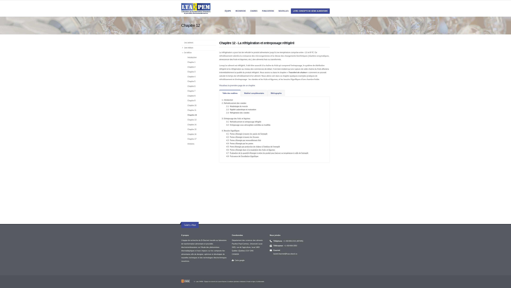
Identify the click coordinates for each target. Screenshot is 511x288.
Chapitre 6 (191, 86)
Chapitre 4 (191, 77)
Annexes (190, 144)
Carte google (239, 260)
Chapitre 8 (191, 96)
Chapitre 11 (191, 110)
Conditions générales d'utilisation (237, 281)
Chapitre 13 (191, 120)
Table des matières (229, 93)
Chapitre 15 (191, 129)
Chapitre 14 (191, 125)
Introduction (192, 57)
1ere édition (188, 48)
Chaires (253, 11)
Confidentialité (260, 281)
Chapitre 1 (191, 62)
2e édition (188, 53)
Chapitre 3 (191, 72)
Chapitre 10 (191, 105)
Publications (268, 11)
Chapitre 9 (191, 101)
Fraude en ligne (251, 281)
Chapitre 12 (192, 115)
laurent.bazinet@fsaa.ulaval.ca (285, 254)
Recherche (241, 11)
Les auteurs (188, 43)
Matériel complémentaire (254, 93)
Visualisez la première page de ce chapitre (237, 85)
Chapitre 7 (191, 91)
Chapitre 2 (191, 67)
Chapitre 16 (191, 134)
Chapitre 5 (191, 81)
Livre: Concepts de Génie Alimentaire (310, 11)
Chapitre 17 (191, 139)
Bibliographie (276, 93)
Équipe (228, 11)
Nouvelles (284, 11)
